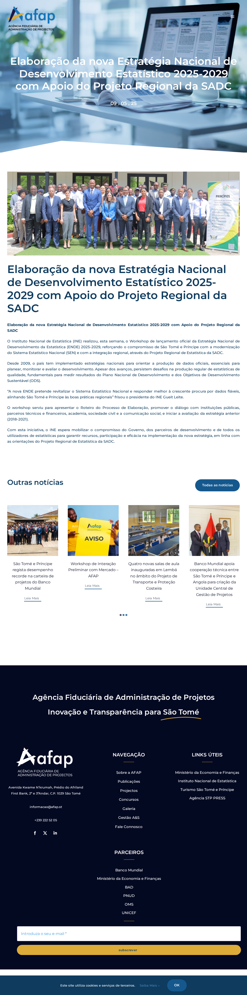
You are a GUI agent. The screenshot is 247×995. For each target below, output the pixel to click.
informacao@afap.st (46, 807)
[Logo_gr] (45, 748)
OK (176, 985)
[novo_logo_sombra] (31, 8)
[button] (121, 615)
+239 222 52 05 (45, 820)
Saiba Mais (149, 985)
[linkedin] (55, 833)
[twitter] (45, 833)
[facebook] (35, 833)
